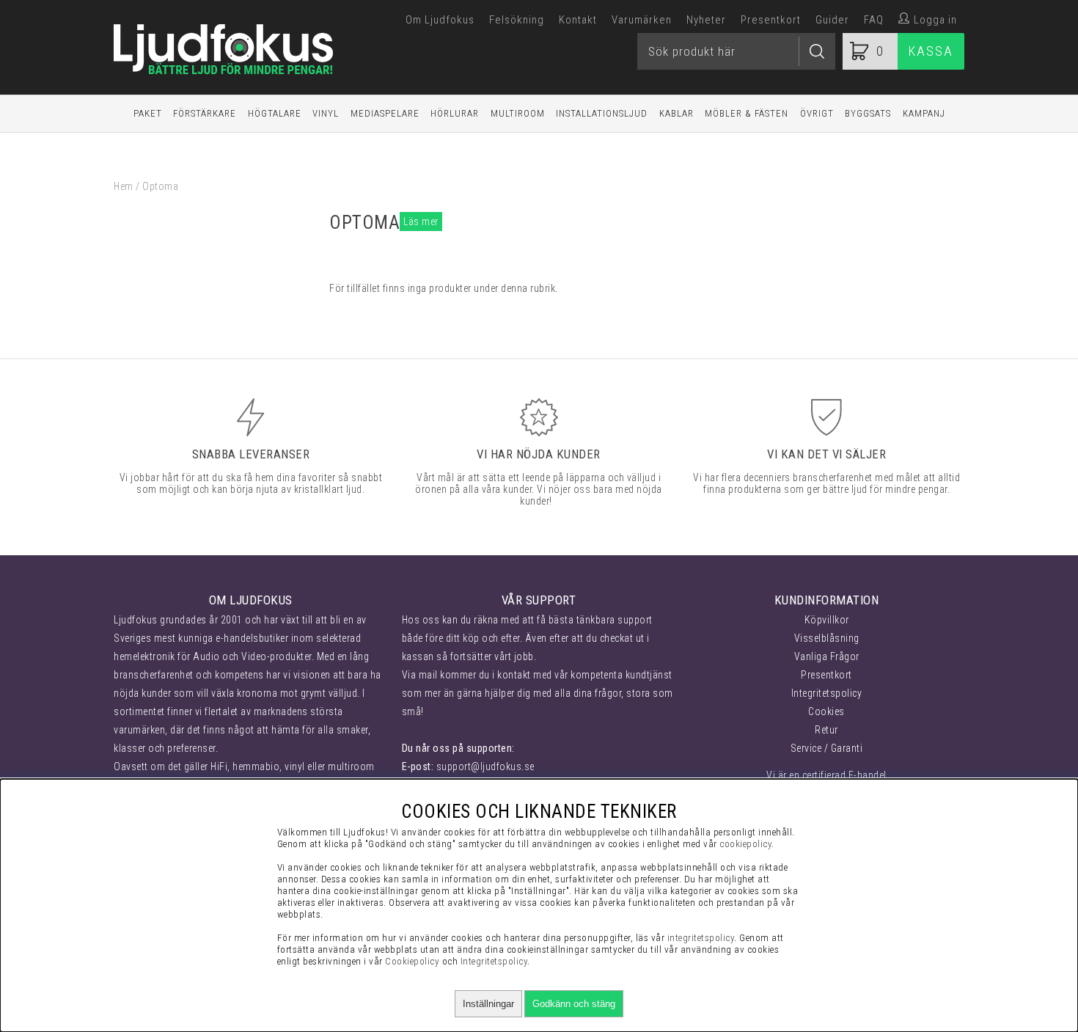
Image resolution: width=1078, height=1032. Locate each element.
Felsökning (516, 19)
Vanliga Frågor (826, 656)
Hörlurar (454, 113)
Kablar (676, 113)
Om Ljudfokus (440, 19)
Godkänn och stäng (573, 1003)
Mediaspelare (385, 113)
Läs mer (421, 221)
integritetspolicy (701, 937)
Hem (123, 186)
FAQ (874, 19)
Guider (832, 19)
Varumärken (642, 19)
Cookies (826, 711)
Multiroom (518, 113)
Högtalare (274, 113)
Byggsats (868, 113)
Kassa (931, 51)
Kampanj (924, 113)
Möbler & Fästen (746, 113)
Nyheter (706, 19)
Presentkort (771, 19)
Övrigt (817, 113)
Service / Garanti (827, 748)
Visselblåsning (826, 638)
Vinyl (325, 113)
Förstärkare (204, 113)
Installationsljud (602, 113)
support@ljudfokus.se (485, 766)
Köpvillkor (826, 620)
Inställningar (488, 1003)
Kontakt (578, 19)
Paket (147, 113)
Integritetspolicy (826, 693)
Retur (826, 730)
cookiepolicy (745, 843)
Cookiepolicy (412, 961)
